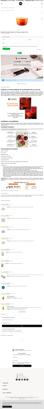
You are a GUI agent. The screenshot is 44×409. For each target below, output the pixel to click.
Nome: (4, 39)
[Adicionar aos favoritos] (42, 12)
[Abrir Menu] (1, 3)
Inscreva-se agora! (22, 353)
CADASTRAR (22, 365)
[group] (22, 350)
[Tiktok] (27, 380)
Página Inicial (3, 10)
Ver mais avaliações (22, 311)
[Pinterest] (25, 380)
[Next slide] (42, 19)
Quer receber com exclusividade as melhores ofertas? (22, 354)
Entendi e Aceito (7, 406)
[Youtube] (22, 380)
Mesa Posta (8, 10)
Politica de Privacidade (25, 362)
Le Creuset (12, 10)
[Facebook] (17, 380)
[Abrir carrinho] (41, 3)
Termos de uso (20, 362)
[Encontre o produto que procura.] (41, 7)
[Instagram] (19, 380)
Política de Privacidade (6, 404)
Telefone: (29, 39)
